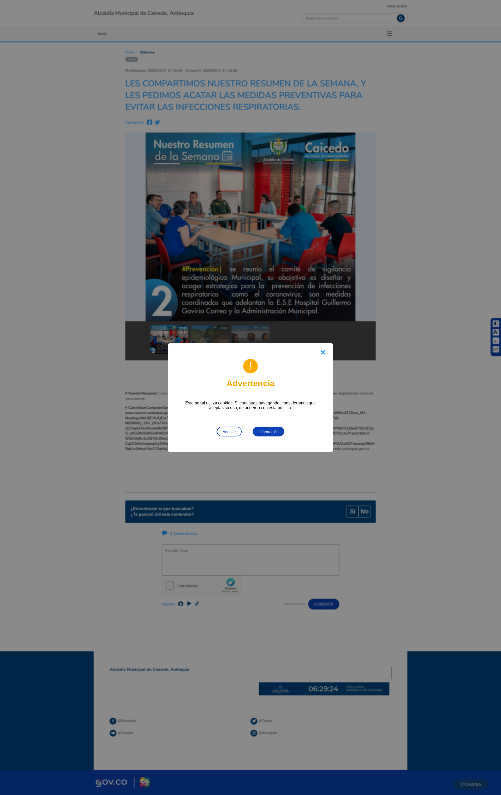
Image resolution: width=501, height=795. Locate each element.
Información (268, 431)
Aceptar (229, 431)
